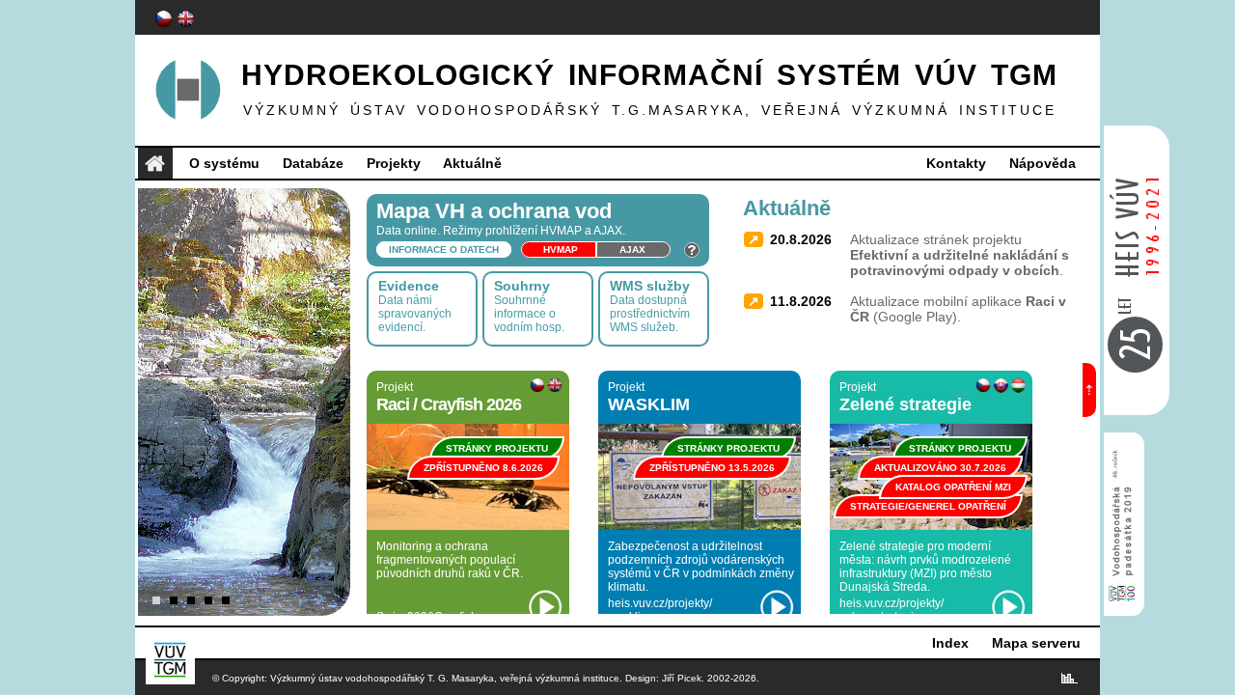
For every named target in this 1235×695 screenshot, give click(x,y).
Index (950, 643)
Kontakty (956, 163)
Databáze (313, 163)
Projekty (394, 163)
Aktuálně (472, 163)
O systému (224, 163)
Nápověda (1042, 163)
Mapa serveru (1036, 643)
